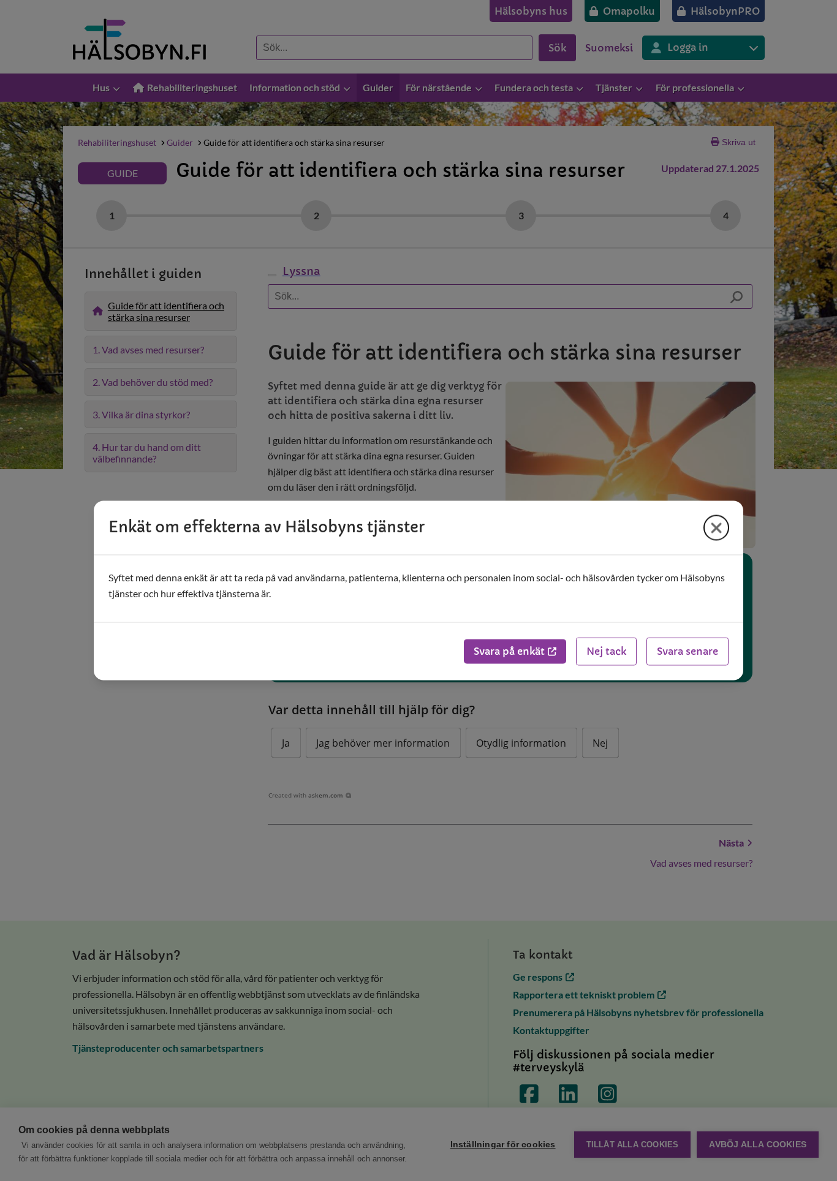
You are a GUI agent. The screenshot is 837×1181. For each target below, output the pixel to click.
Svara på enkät (509, 652)
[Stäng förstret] (716, 527)
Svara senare (687, 652)
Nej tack (606, 652)
